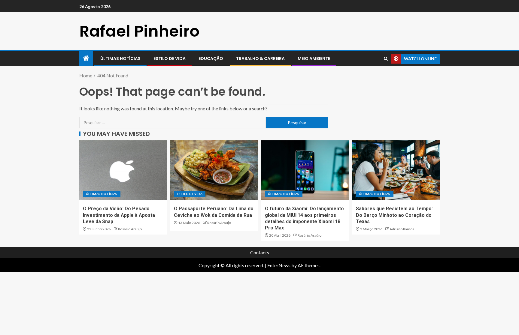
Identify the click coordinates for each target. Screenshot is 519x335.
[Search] (386, 58)
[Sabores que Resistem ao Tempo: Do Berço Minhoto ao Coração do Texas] (396, 170)
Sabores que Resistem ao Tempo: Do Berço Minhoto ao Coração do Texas (394, 215)
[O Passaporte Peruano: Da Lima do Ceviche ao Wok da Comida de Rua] (214, 170)
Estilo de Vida (169, 58)
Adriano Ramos (402, 229)
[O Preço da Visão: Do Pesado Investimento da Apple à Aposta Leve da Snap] (123, 170)
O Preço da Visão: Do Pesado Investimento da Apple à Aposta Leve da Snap (119, 215)
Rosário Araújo (130, 229)
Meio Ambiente (314, 58)
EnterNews (278, 265)
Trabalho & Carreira (260, 58)
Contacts (259, 252)
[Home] (86, 58)
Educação (211, 58)
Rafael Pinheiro (139, 31)
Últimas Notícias (120, 58)
